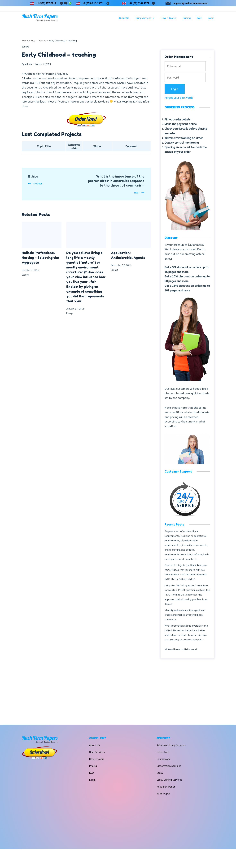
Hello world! (190, 649)
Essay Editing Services (169, 779)
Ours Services (143, 17)
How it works (168, 17)
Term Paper (163, 793)
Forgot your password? (179, 97)
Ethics (33, 176)
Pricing (187, 17)
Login (211, 17)
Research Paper (166, 786)
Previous (37, 183)
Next (137, 192)
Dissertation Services (169, 765)
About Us (123, 17)
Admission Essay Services (171, 745)
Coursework (163, 758)
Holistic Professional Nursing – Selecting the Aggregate (40, 257)
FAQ (199, 17)
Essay (160, 772)
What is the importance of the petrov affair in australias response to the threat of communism (116, 180)
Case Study (163, 752)
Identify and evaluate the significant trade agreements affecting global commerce (185, 614)
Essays (25, 46)
